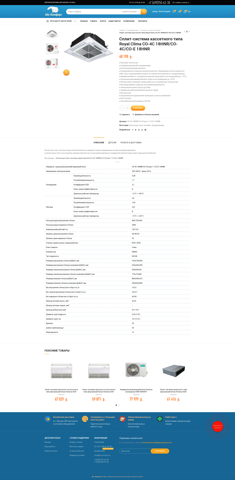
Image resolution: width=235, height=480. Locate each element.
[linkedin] (142, 129)
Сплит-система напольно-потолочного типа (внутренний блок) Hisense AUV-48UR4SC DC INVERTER (98, 392)
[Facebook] (132, 129)
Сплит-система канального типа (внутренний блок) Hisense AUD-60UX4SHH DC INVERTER (173, 392)
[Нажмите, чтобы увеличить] (66, 72)
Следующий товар (189, 31)
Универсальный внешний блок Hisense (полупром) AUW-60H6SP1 (136, 391)
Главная (122, 30)
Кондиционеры (133, 30)
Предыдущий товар (184, 31)
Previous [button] (48, 67)
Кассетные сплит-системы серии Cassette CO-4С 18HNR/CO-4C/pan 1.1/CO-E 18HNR (89, 158)
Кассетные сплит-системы (150, 30)
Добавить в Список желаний (147, 114)
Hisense (61, 395)
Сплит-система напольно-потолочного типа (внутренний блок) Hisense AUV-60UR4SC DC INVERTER (61, 392)
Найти (144, 11)
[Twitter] (135, 129)
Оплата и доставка (130, 142)
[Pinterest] (139, 129)
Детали (112, 142)
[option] (52, 34)
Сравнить (126, 114)
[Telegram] (145, 129)
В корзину (138, 108)
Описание (99, 142)
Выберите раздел (130, 12)
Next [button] (56, 67)
